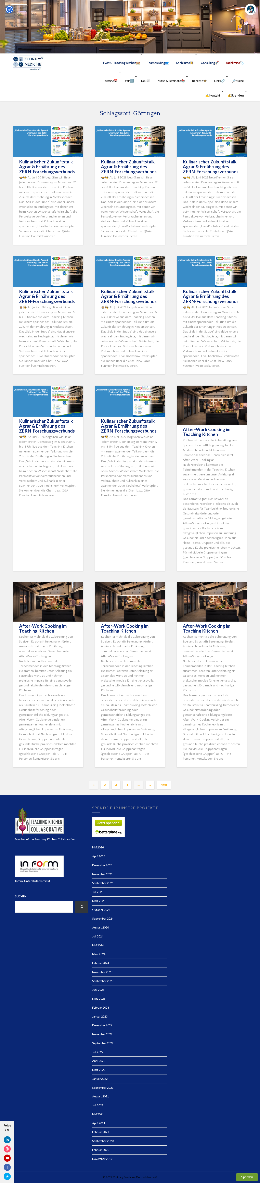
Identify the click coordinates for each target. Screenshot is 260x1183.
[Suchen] (81, 907)
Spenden (247, 1177)
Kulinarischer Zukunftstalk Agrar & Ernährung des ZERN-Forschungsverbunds (47, 166)
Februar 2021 (100, 1132)
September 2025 (103, 883)
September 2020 (103, 1141)
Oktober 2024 (101, 909)
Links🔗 (219, 81)
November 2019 (102, 1158)
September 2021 (103, 1087)
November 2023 (102, 972)
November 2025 (102, 874)
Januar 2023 (100, 1016)
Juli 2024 (97, 936)
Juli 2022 (97, 1052)
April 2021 (98, 1123)
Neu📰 (145, 81)
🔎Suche (238, 81)
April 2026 (98, 856)
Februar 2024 (100, 963)
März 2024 (98, 954)
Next (163, 784)
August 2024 (100, 927)
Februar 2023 (100, 1007)
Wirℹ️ (129, 81)
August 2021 (100, 1096)
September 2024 (103, 918)
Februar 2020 (100, 1149)
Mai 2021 (98, 1114)
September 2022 (103, 1043)
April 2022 (98, 1060)
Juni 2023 (98, 989)
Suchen (20, 896)
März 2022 (98, 1069)
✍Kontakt (212, 95)
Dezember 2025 (102, 865)
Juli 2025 (97, 892)
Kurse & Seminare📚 (171, 81)
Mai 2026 (98, 847)
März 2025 (98, 900)
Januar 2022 (100, 1078)
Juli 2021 (97, 1105)
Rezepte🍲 (199, 81)
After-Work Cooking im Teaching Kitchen (206, 432)
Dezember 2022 (102, 1025)
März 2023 (98, 998)
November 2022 (102, 1034)
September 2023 (103, 981)
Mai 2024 (98, 945)
